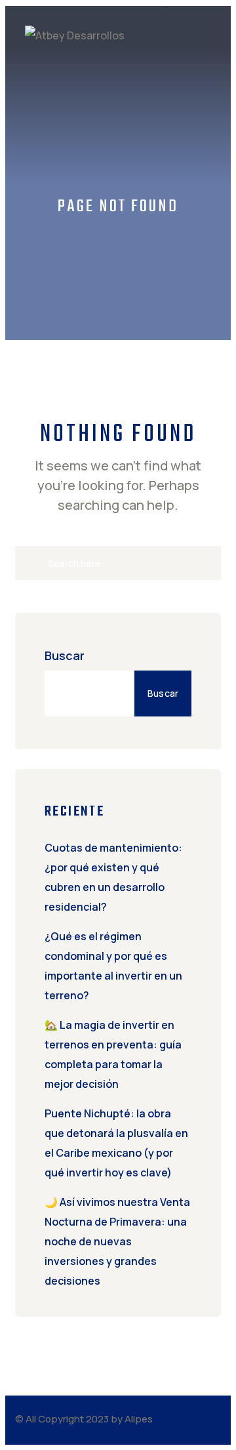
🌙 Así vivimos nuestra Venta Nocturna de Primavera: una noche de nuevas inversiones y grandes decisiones (117, 1241)
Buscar (65, 655)
